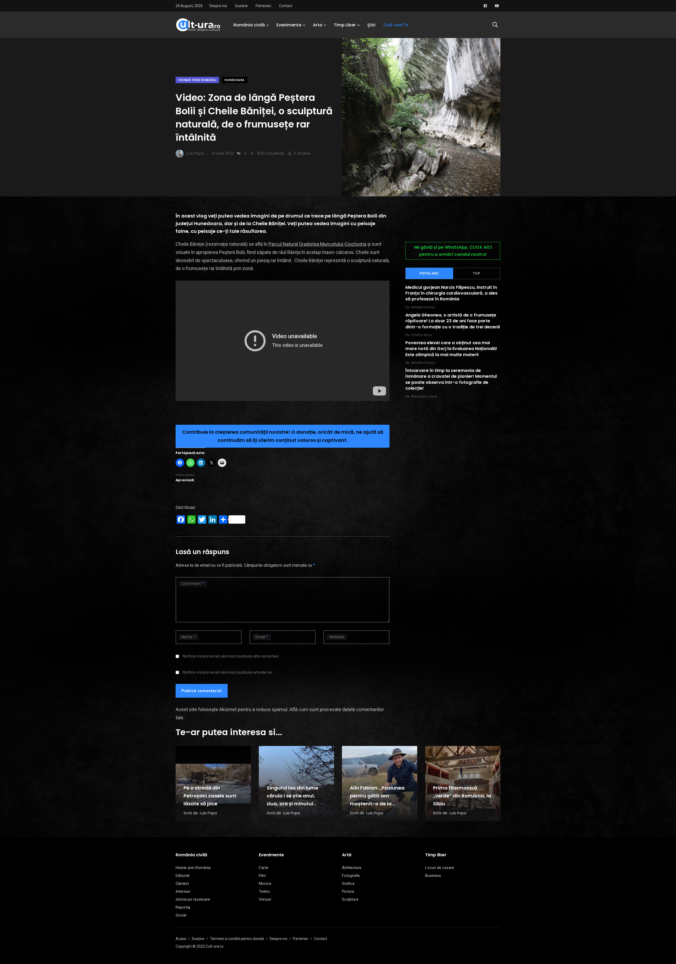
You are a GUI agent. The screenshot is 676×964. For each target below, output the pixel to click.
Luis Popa (208, 813)
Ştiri (371, 25)
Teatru (264, 891)
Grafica (348, 883)
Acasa (181, 939)
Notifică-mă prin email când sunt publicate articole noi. (228, 672)
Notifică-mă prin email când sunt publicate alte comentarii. (231, 656)
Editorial (182, 875)
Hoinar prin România (197, 80)
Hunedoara (234, 80)
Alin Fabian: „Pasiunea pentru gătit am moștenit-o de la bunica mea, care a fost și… (379, 804)
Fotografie (351, 875)
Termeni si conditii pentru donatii (237, 939)
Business (433, 875)
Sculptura (350, 899)
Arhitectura (351, 867)
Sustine (241, 6)
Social (181, 915)
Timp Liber (345, 25)
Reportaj (183, 907)
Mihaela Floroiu (423, 307)
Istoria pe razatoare (193, 899)
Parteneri (263, 6)
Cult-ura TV (396, 25)
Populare (429, 273)
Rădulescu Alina (424, 396)
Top (476, 273)
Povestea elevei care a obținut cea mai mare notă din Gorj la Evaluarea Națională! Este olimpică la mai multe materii (451, 349)
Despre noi (218, 6)
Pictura (348, 891)
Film (262, 875)
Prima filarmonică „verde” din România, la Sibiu (462, 796)
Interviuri (183, 891)
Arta (317, 25)
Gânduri (182, 883)
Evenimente (288, 25)
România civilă (249, 25)
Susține (198, 939)
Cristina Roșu (421, 335)
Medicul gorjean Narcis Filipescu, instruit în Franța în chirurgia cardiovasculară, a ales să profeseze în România (451, 293)
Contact (285, 6)
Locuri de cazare (439, 867)
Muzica (265, 883)
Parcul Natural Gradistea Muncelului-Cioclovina (317, 244)
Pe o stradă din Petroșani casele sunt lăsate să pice (210, 796)
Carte (263, 867)
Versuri (265, 899)
